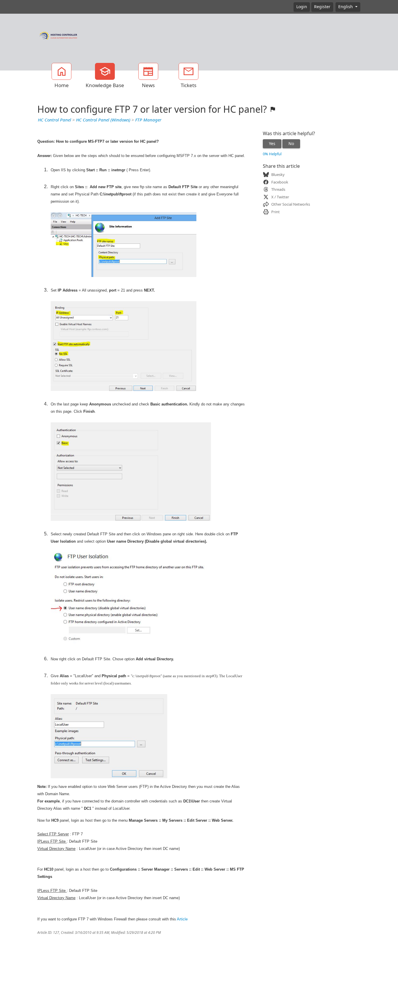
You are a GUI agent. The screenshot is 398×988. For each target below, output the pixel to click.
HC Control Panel (54, 120)
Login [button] (301, 6)
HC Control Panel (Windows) (103, 120)
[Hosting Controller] (58, 35)
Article (182, 919)
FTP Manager (148, 120)
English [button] (346, 6)
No (291, 143)
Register (322, 6)
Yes (272, 143)
